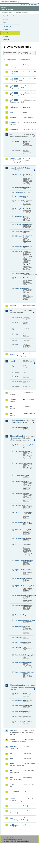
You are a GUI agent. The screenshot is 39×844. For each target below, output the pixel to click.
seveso (12, 799)
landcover (13, 746)
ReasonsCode (18, 626)
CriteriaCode (18, 545)
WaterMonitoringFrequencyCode (18, 655)
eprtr (11, 134)
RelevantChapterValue (18, 288)
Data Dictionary (17, 12)
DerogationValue (18, 216)
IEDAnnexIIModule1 (16, 421)
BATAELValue (18, 192)
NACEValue (18, 251)
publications (14, 792)
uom (11, 811)
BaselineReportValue (18, 187)
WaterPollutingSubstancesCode (18, 722)
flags (16, 322)
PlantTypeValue (18, 273)
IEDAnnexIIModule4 (16, 685)
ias (11, 406)
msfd (11, 778)
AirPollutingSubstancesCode (18, 694)
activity (17, 141)
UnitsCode (18, 647)
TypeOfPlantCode (18, 711)
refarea (17, 334)
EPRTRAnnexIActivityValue (18, 224)
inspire (12, 739)
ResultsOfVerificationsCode (18, 705)
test (11, 806)
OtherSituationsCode (18, 605)
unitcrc (17, 344)
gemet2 (12, 361)
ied (11, 414)
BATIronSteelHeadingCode (18, 530)
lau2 (11, 758)
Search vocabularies (11, 59)
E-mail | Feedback (8, 838)
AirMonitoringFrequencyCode (18, 445)
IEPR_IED (13, 730)
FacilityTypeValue (18, 231)
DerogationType (18, 700)
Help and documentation (10, 16)
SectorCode (18, 637)
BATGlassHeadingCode (18, 513)
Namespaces (6, 39)
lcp (11, 771)
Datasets (5, 19)
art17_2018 (14, 100)
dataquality (14, 129)
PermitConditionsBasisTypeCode (18, 620)
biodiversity (14, 107)
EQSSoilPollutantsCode (18, 578)
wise (11, 818)
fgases (12, 354)
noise (12, 785)
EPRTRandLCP (15, 159)
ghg (11, 392)
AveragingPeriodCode (18, 475)
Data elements (7, 26)
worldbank (14, 825)
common (13, 117)
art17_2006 (14, 86)
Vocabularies (7, 33)
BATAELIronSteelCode (18, 493)
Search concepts (25, 59)
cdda (11, 112)
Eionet (10, 12)
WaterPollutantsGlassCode (18, 662)
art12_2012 (14, 72)
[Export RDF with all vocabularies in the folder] (34, 136)
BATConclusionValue (18, 196)
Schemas (5, 29)
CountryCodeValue (18, 209)
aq (10, 65)
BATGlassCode (18, 505)
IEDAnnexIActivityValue (18, 236)
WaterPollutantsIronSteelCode (18, 672)
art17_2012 (14, 93)
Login (23, 4)
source (17, 376)
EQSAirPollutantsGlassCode (18, 560)
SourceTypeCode (18, 642)
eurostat (13, 305)
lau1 (11, 753)
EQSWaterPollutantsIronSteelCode (18, 595)
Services (5, 36)
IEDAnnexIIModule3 (16, 436)
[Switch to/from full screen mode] (27, 4)
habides (13, 399)
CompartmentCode (18, 538)
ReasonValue (18, 278)
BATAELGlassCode (18, 481)
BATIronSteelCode (18, 522)
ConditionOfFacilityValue (18, 201)
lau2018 (12, 764)
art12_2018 (14, 79)
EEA (10, 2)
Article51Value (18, 175)
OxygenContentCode (18, 615)
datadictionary (15, 122)
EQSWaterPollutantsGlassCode (18, 586)
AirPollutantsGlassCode (18, 451)
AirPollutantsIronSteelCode (18, 463)
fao (11, 311)
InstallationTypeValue (18, 246)
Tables (4, 22)
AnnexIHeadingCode (18, 427)
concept (17, 366)
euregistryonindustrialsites (16, 168)
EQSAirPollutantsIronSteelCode (18, 570)
